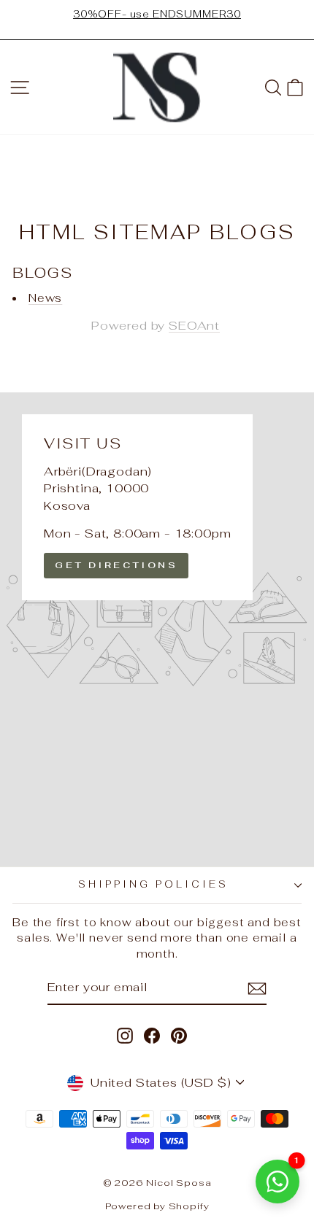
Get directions (116, 565)
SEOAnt (194, 325)
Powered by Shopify (157, 1206)
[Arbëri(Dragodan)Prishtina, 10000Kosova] (157, 629)
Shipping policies (153, 884)
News (45, 298)
